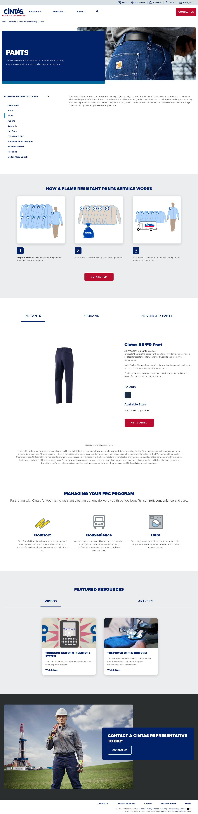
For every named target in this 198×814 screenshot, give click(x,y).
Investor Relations (126, 803)
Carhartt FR (13, 105)
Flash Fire (12, 151)
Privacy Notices (152, 808)
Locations (140, 2)
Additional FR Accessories (20, 141)
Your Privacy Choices (178, 808)
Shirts (10, 110)
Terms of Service (181, 811)
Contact (186, 12)
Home (4, 21)
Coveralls (12, 125)
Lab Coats (12, 131)
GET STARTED (99, 277)
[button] (34, 13)
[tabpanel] (99, 383)
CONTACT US (119, 750)
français (187, 2)
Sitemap (163, 808)
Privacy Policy (166, 811)
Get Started (142, 424)
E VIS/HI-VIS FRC (16, 136)
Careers (157, 2)
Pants (10, 115)
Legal (142, 808)
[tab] (33, 316)
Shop (124, 2)
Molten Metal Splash (17, 156)
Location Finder (168, 803)
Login (172, 2)
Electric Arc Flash (16, 146)
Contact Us (103, 803)
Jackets (11, 120)
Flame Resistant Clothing (28, 21)
